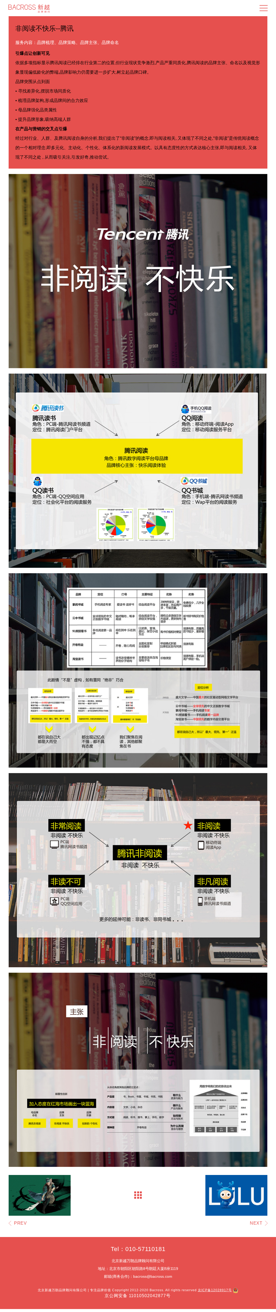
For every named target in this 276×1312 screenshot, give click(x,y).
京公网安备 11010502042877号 (138, 1295)
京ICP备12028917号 (215, 1290)
